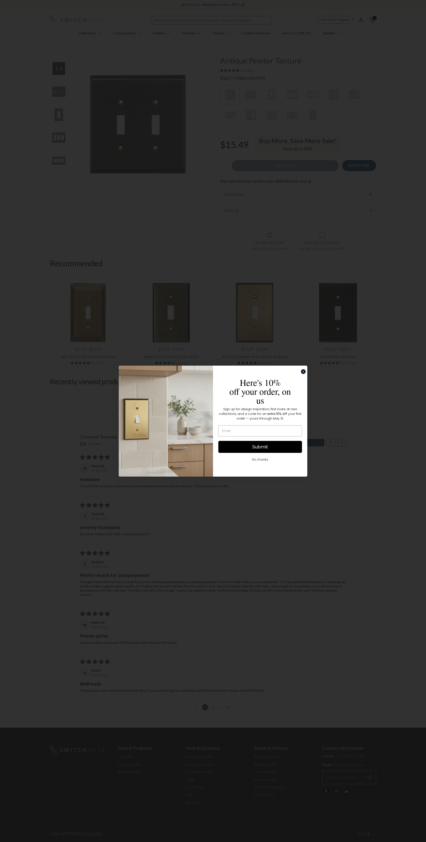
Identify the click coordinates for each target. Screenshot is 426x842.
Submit (260, 447)
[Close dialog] (303, 371)
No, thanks (260, 459)
